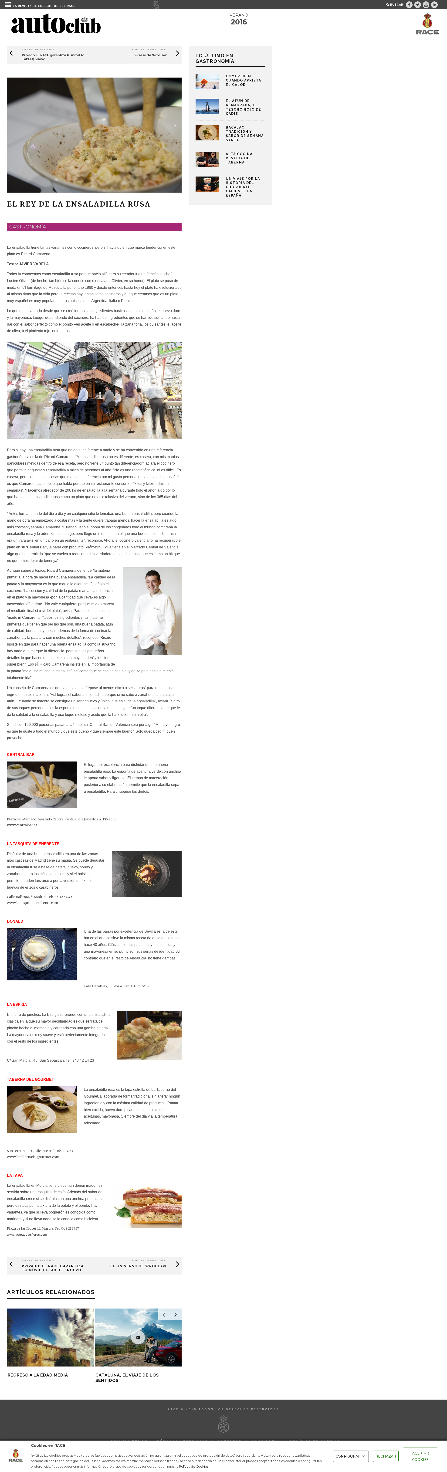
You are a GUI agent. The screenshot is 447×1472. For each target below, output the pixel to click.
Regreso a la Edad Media (38, 1375)
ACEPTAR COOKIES (420, 1456)
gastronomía (27, 227)
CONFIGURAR (348, 1456)
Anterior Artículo (39, 49)
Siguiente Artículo (149, 49)
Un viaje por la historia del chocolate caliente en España (243, 187)
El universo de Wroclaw (147, 55)
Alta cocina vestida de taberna (239, 158)
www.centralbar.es (22, 825)
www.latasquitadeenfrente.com (32, 903)
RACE (71, 6)
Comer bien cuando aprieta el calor (243, 80)
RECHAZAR (386, 1456)
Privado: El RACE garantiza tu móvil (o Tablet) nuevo (53, 1268)
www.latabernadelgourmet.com (33, 1157)
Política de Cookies (193, 1466)
